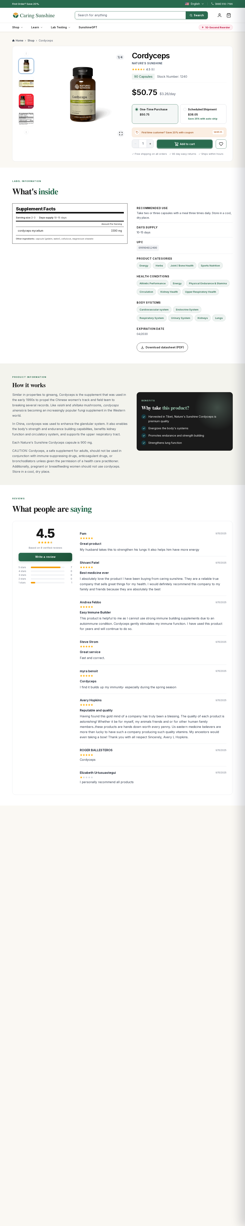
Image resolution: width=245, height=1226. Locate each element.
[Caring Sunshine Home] (40, 15)
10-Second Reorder (217, 27)
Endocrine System (187, 309)
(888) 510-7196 (224, 3)
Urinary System (180, 317)
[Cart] (229, 15)
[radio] (155, 114)
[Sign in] (220, 15)
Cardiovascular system (154, 309)
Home (19, 40)
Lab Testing (59, 27)
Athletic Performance (153, 283)
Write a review (45, 556)
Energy (144, 265)
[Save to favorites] (221, 144)
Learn (35, 27)
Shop (15, 27)
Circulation (146, 291)
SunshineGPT (88, 27)
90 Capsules (143, 76)
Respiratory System (152, 317)
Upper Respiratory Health (200, 291)
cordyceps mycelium (30, 230)
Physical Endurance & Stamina (208, 283)
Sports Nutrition (210, 265)
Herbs (159, 265)
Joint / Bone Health (182, 265)
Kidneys (203, 317)
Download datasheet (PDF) (165, 347)
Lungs (219, 317)
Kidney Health (169, 291)
